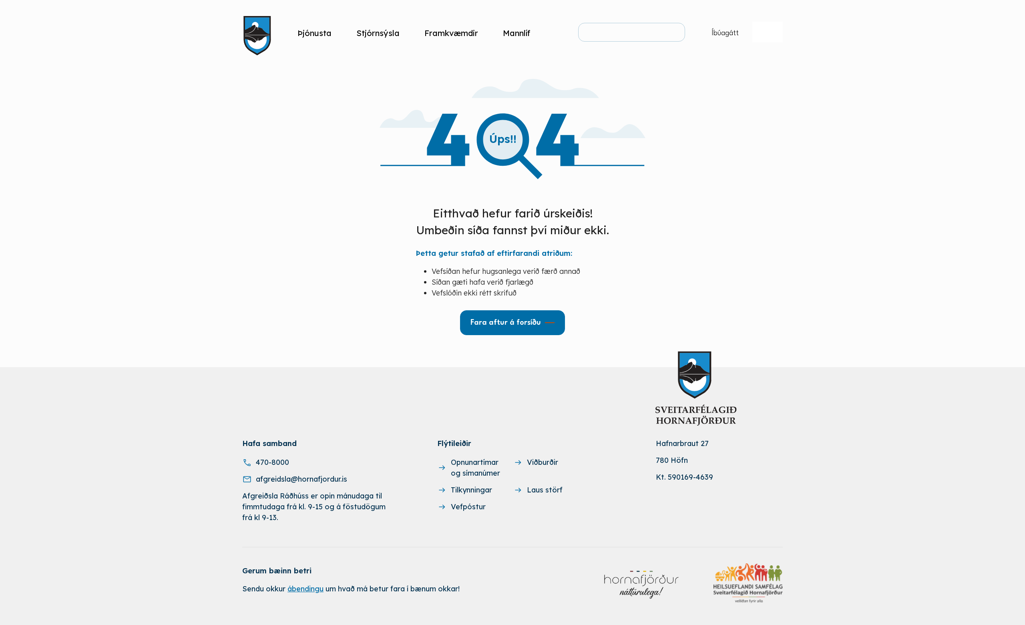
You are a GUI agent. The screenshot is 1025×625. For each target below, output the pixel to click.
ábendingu (305, 588)
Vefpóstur (468, 506)
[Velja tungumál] (767, 32)
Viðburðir (542, 462)
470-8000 (272, 462)
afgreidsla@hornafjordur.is (301, 479)
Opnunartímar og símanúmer (475, 468)
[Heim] (258, 33)
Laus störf (545, 489)
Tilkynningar (471, 489)
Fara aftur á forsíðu (505, 322)
